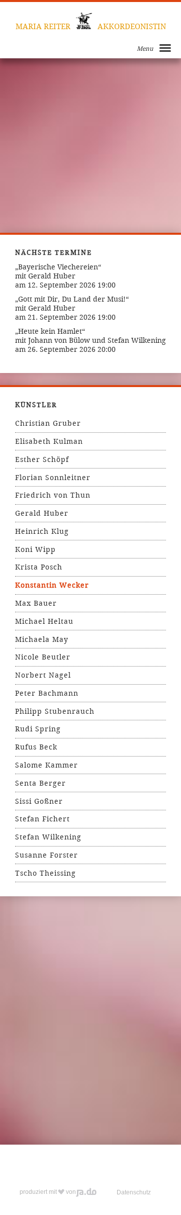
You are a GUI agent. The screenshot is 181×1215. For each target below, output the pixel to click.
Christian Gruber (48, 423)
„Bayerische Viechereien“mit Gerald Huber (58, 271)
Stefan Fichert (42, 818)
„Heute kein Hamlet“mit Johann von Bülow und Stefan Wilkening (90, 336)
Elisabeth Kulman (49, 441)
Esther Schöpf (42, 459)
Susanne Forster (46, 855)
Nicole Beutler (42, 657)
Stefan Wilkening (48, 837)
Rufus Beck (36, 747)
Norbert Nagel (43, 675)
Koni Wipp (35, 549)
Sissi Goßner (39, 801)
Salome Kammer (46, 765)
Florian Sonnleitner (52, 477)
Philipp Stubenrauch (55, 711)
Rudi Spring (38, 728)
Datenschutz (134, 1192)
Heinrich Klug (42, 531)
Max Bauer (36, 603)
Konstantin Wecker (52, 585)
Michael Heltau (44, 621)
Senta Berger (40, 783)
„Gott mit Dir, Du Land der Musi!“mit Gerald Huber (72, 304)
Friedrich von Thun (52, 495)
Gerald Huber (41, 513)
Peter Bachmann (46, 693)
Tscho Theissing (45, 873)
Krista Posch (38, 567)
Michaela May (41, 639)
